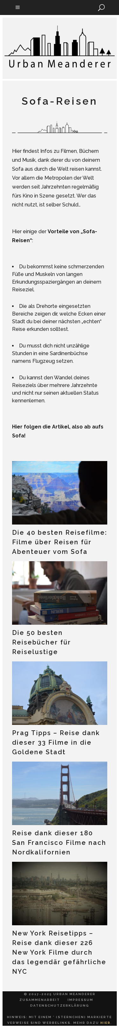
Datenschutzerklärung (59, 1005)
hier (105, 1022)
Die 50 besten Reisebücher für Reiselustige (41, 642)
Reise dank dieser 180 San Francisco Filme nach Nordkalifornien (59, 842)
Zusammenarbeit (39, 1000)
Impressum (80, 1000)
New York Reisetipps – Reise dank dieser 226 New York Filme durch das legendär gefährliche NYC (59, 952)
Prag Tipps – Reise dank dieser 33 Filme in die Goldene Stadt (56, 742)
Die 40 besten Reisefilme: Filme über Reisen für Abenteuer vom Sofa (59, 542)
